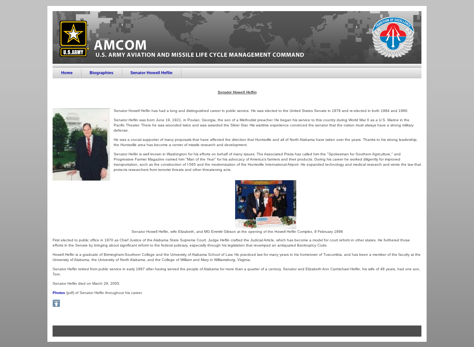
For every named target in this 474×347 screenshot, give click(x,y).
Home (67, 72)
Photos (59, 293)
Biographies (101, 72)
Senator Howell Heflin (151, 72)
